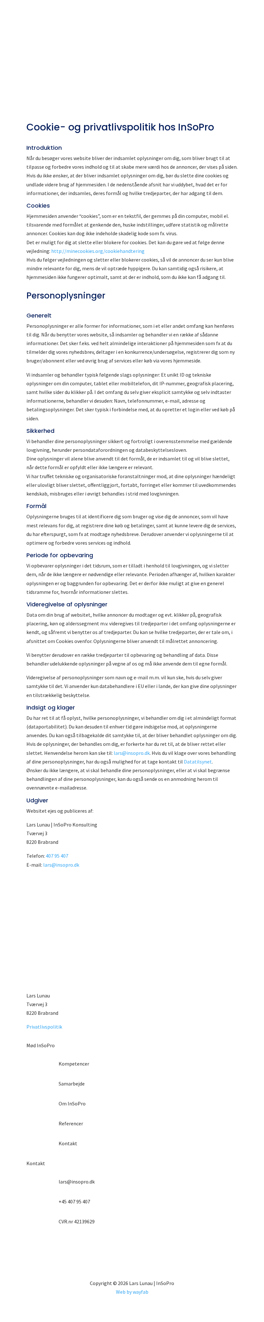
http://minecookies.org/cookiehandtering (98, 251)
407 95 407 (57, 856)
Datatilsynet (198, 761)
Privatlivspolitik (44, 1026)
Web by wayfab (132, 1292)
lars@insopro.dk (132, 753)
